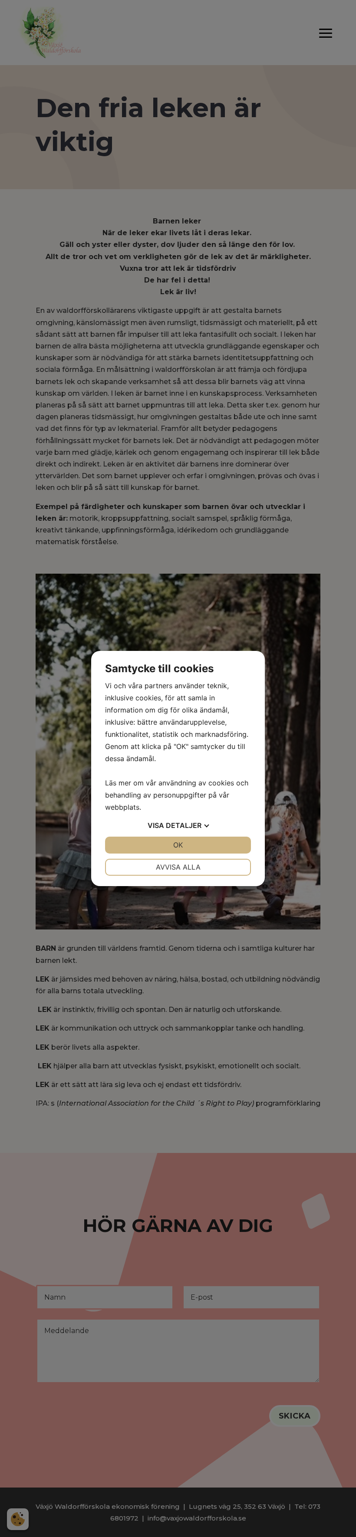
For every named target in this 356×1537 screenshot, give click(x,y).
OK (178, 845)
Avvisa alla (178, 867)
